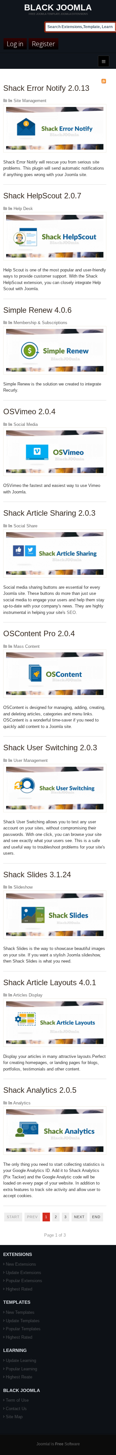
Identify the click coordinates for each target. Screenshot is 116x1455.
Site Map (14, 1416)
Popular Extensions (24, 1280)
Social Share (25, 525)
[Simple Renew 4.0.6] (54, 349)
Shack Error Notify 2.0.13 (46, 88)
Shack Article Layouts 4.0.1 (49, 982)
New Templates (20, 1312)
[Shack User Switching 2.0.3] (54, 787)
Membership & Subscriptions (40, 322)
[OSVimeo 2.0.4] (54, 451)
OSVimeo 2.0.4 (29, 411)
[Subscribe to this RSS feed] (103, 81)
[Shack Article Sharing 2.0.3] (54, 553)
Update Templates (23, 1320)
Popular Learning (21, 1368)
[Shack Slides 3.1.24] (54, 914)
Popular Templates (23, 1328)
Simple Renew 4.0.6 (37, 310)
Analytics (22, 1103)
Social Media (26, 424)
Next (79, 1217)
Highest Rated (19, 1289)
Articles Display (28, 995)
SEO (71, 612)
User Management (31, 760)
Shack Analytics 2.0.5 (39, 1090)
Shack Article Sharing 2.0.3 (49, 513)
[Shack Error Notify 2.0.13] (54, 127)
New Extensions (21, 1264)
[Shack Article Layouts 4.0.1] (54, 1022)
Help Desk (23, 208)
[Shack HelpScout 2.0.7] (54, 235)
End (96, 1217)
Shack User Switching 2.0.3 (50, 747)
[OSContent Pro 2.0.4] (54, 673)
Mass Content (27, 646)
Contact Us (16, 1408)
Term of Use (17, 1400)
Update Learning (21, 1360)
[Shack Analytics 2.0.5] (54, 1130)
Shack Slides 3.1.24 (37, 874)
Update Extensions (23, 1272)
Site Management (30, 100)
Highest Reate (19, 1377)
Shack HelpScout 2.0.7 (42, 195)
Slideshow (23, 887)
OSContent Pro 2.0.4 (39, 633)
